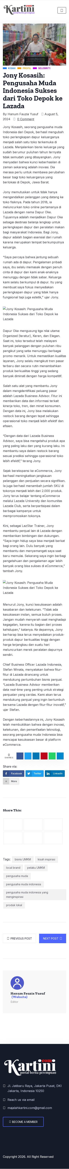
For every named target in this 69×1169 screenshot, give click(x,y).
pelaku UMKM (36, 867)
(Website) (19, 997)
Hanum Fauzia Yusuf (23, 114)
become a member (25, 1121)
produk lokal (14, 905)
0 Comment (25, 119)
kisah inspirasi (46, 859)
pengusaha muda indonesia (23, 884)
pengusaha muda (17, 876)
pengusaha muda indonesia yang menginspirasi (27, 894)
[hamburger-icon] (62, 10)
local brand (13, 867)
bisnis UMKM (23, 859)
